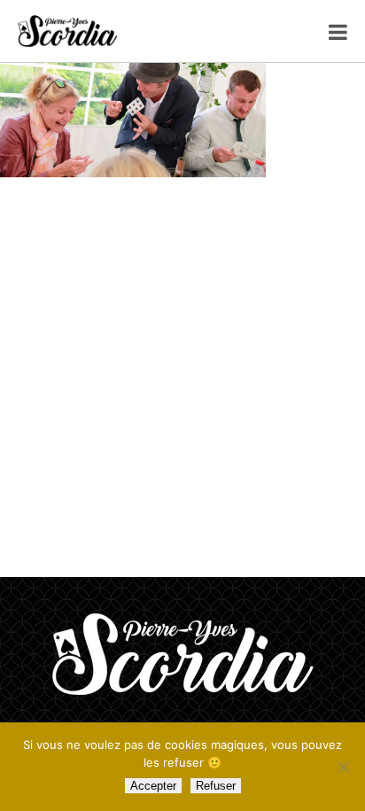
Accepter (153, 785)
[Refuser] (343, 767)
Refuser (216, 785)
